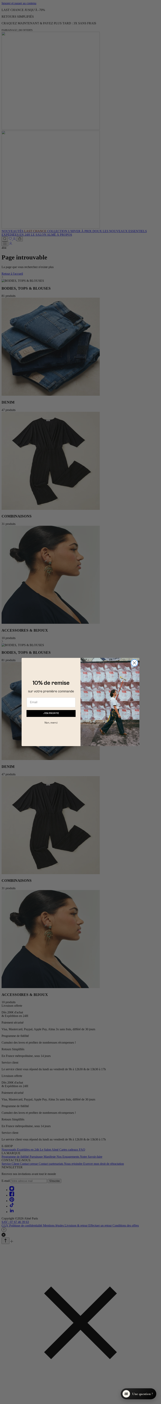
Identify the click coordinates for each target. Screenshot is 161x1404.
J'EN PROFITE (51, 713)
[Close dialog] (134, 662)
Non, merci (51, 722)
